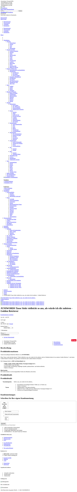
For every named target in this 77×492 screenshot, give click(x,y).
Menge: (2, 333)
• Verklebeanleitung (8, 181)
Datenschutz (6, 463)
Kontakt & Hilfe (7, 458)
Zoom (2, 300)
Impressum (6, 464)
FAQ (5, 440)
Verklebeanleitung (8, 437)
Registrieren (6, 25)
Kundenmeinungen (58, 344)
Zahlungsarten (7, 444)
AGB (5, 460)
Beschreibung (57, 342)
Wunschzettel (7, 23)
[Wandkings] (4, 8)
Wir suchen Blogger (8, 448)
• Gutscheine (7, 189)
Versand (11, 323)
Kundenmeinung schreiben (7, 314)
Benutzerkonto (7, 21)
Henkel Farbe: (4, 326)
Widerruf (6, 459)
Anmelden (6, 24)
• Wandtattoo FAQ (8, 182)
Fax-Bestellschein (8, 442)
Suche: (2, 10)
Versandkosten (7, 445)
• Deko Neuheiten (8, 188)
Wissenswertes (7, 439)
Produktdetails (57, 343)
